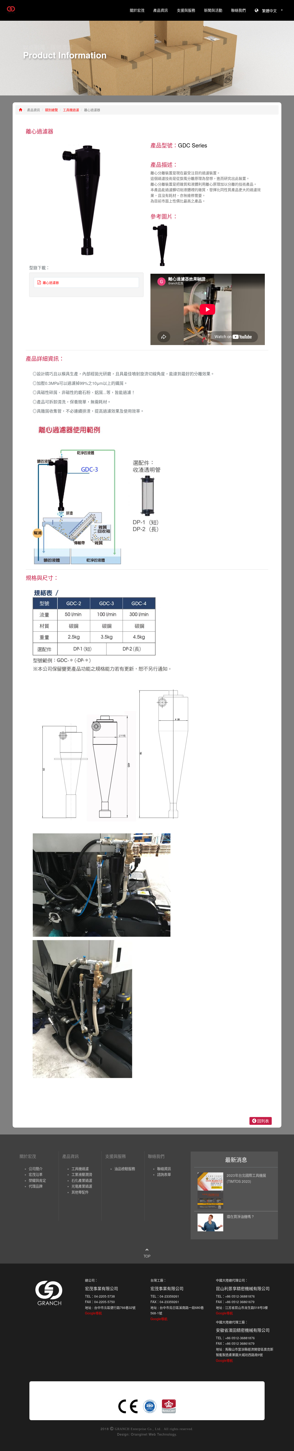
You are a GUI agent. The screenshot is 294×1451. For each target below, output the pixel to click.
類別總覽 (51, 109)
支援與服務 (186, 10)
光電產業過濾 (81, 1186)
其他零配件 (80, 1192)
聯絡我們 (238, 10)
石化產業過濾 (81, 1180)
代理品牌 (35, 1186)
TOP (147, 1255)
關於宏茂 (137, 10)
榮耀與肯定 (37, 1180)
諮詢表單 (164, 1174)
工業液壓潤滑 (81, 1174)
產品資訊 (160, 10)
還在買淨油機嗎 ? (240, 1216)
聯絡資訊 (164, 1168)
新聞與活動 (213, 10)
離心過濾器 (50, 282)
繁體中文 (269, 10)
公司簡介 (35, 1168)
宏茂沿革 (35, 1174)
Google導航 (93, 1313)
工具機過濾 (71, 109)
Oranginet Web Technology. (154, 1434)
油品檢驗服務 (124, 1168)
